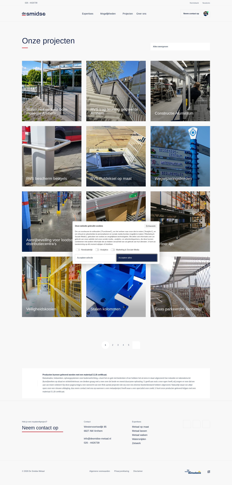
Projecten (128, 13)
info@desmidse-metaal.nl (97, 438)
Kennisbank (194, 3)
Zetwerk (136, 443)
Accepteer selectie (85, 258)
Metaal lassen (139, 431)
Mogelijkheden (108, 13)
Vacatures (206, 3)
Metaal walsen (139, 435)
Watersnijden (139, 439)
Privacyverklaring (121, 471)
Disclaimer (138, 471)
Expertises (87, 13)
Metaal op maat (140, 426)
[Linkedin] (196, 424)
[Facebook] (187, 424)
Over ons (141, 13)
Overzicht (151, 226)
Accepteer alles (125, 258)
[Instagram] (206, 424)
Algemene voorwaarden (99, 471)
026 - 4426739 (31, 3)
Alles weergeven (160, 47)
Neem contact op (191, 14)
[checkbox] (83, 249)
